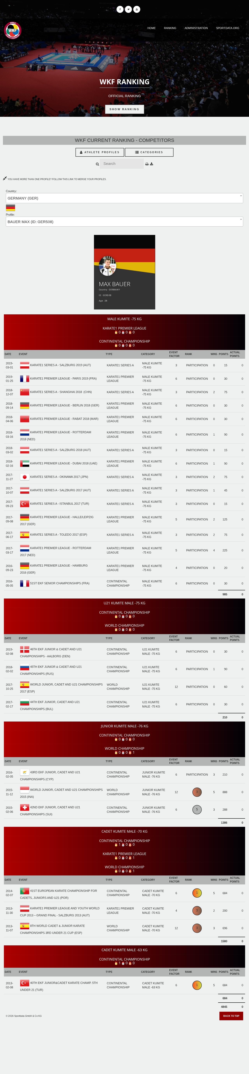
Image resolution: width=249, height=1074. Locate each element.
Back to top (231, 1016)
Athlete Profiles (101, 152)
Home (151, 28)
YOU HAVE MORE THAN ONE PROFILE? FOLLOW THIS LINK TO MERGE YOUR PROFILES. (56, 179)
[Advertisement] (124, 1046)
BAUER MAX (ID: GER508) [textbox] (30, 222)
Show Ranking (124, 109)
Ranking (170, 28)
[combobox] (124, 198)
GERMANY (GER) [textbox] (23, 198)
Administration (196, 28)
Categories (151, 152)
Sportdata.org (227, 28)
